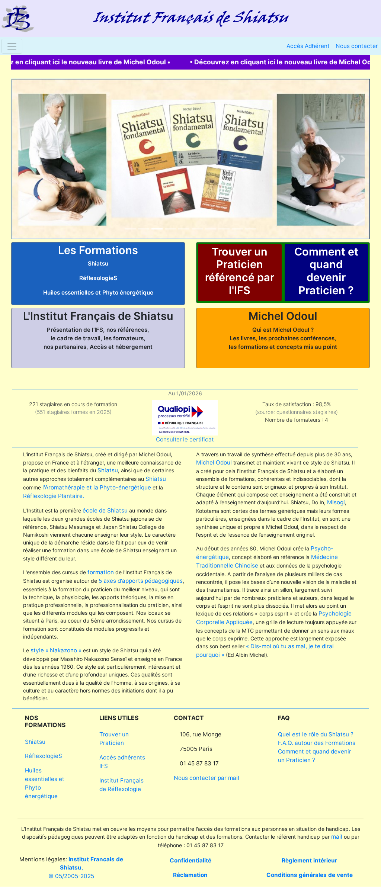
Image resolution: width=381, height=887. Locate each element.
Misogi (336, 502)
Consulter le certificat (185, 439)
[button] (38, 158)
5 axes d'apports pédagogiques (141, 580)
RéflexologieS (43, 755)
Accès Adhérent (308, 45)
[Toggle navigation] (11, 46)
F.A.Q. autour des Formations (316, 742)
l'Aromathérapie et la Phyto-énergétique (96, 487)
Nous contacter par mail (206, 777)
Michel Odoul (214, 462)
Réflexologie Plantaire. (53, 495)
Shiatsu (107, 470)
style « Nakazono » (56, 650)
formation (100, 572)
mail (336, 836)
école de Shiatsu (105, 510)
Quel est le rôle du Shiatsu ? (315, 734)
